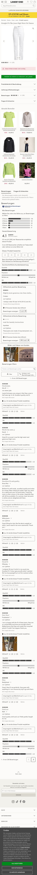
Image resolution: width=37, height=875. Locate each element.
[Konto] (28, 2)
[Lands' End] (17, 2)
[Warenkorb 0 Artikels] (35, 2)
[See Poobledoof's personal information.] (11, 617)
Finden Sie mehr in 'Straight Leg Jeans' (18, 76)
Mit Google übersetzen (8, 397)
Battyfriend (5, 682)
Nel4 (3, 711)
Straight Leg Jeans (23, 20)
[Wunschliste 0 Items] (31, 2)
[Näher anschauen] (33, 28)
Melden (23, 411)
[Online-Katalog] (6, 2)
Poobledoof (5, 617)
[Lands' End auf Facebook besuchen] (20, 802)
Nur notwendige (17, 868)
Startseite (3, 20)
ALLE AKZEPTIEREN (17, 863)
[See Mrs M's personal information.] (7, 388)
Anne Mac (5, 483)
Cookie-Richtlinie (25, 847)
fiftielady (5, 564)
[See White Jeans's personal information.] (11, 518)
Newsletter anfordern (19, 783)
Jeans (17, 20)
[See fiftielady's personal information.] (9, 564)
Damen (9, 20)
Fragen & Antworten (7, 101)
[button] (5, 255)
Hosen (13, 20)
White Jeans (5, 518)
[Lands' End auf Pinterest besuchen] (23, 802)
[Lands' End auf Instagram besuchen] (13, 802)
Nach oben (18, 774)
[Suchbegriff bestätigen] (33, 5)
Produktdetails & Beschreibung (11, 84)
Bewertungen (6, 191)
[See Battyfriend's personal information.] (10, 682)
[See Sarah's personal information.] (7, 432)
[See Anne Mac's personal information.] (10, 483)
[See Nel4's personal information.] (6, 711)
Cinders (5, 296)
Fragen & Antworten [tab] (21, 191)
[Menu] (2, 2)
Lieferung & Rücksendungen (10, 90)
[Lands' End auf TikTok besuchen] (16, 802)
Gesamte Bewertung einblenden (12, 304)
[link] (12, 235)
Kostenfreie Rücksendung (18, 10)
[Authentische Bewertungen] (11, 206)
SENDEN (18, 795)
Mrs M (4, 388)
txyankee (6, 325)
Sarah (4, 432)
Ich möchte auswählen (17, 872)
